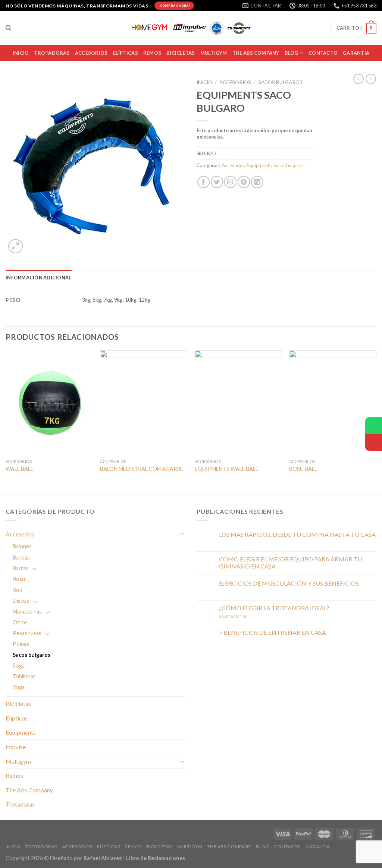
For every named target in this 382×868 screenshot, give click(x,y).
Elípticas (125, 53)
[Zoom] (15, 246)
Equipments (259, 165)
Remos (152, 53)
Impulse (16, 746)
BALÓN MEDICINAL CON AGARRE (141, 469)
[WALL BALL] (49, 403)
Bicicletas (18, 703)
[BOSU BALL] (332, 403)
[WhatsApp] (373, 425)
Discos (21, 601)
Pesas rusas (27, 633)
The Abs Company (29, 789)
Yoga (19, 687)
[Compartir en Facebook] (203, 182)
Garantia (356, 53)
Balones (22, 546)
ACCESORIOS (91, 53)
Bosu (19, 579)
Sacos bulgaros (280, 82)
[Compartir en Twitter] (217, 182)
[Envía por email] (230, 182)
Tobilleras (24, 676)
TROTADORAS (52, 53)
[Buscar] (8, 28)
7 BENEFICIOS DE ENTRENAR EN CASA (272, 632)
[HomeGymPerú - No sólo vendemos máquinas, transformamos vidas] (191, 28)
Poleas (21, 644)
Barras (20, 568)
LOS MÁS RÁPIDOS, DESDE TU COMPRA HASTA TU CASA (297, 534)
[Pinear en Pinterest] (244, 182)
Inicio (204, 82)
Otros (20, 622)
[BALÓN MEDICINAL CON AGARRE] (143, 403)
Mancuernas (27, 611)
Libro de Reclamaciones (155, 858)
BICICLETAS (180, 53)
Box (17, 590)
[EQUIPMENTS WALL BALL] (238, 403)
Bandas (21, 557)
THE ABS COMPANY (255, 53)
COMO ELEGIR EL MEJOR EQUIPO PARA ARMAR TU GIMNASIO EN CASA (290, 562)
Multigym (18, 761)
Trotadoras (20, 804)
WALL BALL (19, 469)
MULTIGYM (213, 53)
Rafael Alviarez (103, 858)
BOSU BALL (303, 469)
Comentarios (233, 616)
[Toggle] (182, 534)
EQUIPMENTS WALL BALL (226, 469)
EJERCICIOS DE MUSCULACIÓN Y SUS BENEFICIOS (289, 583)
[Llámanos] (373, 442)
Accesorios (235, 82)
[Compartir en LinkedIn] (257, 182)
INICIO (21, 53)
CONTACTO (323, 53)
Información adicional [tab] (38, 278)
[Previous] (6, 422)
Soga (19, 665)
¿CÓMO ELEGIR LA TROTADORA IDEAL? (274, 607)
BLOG (291, 53)
